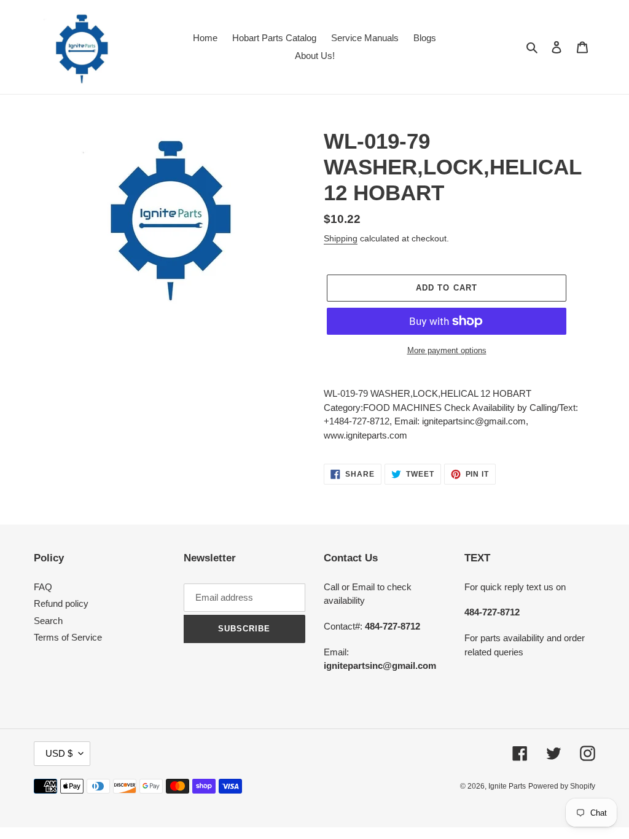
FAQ (43, 587)
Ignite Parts (507, 786)
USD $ (58, 753)
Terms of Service (68, 637)
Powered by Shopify (561, 786)
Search (48, 620)
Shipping (340, 238)
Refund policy (61, 603)
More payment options (446, 350)
